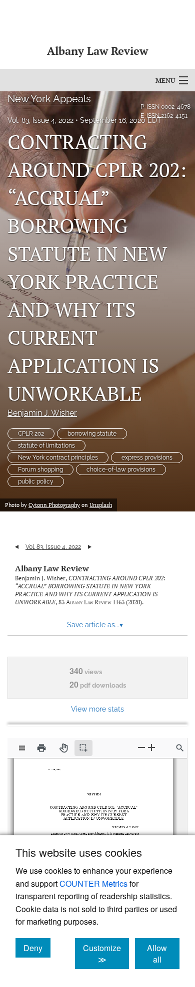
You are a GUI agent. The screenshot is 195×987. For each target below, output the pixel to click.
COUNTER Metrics (94, 883)
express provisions (147, 457)
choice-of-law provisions (121, 469)
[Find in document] (180, 748)
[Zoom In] (152, 747)
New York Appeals (49, 99)
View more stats (97, 709)
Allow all (163, 953)
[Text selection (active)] (83, 748)
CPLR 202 (31, 433)
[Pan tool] (63, 748)
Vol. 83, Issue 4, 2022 (41, 120)
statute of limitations (46, 445)
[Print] (41, 748)
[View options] (22, 747)
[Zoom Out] (142, 747)
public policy (36, 481)
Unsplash (101, 504)
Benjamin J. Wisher (42, 413)
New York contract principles (58, 457)
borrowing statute (92, 433)
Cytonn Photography (54, 504)
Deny (37, 948)
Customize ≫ (106, 953)
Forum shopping (40, 469)
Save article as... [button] (95, 625)
